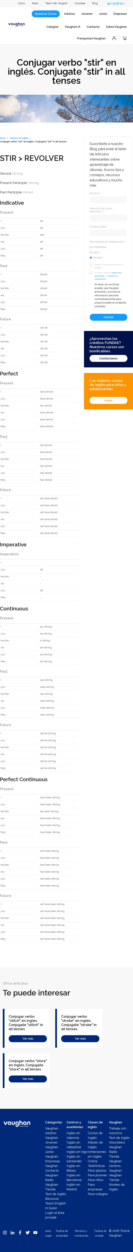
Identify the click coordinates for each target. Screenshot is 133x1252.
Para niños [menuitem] (95, 1180)
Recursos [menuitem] (52, 1198)
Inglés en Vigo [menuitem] (76, 1152)
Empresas (120, 13)
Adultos (69, 13)
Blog (95, 3)
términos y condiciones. (106, 277)
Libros (21, 3)
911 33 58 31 (115, 3)
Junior (103, 13)
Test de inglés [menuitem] (55, 1194)
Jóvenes (86, 13)
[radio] (108, 247)
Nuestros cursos (46, 13)
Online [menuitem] (92, 1161)
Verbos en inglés (19, 138)
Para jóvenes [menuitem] (97, 1175)
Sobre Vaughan (116, 26)
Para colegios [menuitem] (98, 1194)
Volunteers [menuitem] (117, 1142)
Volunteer (79, 3)
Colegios (52, 26)
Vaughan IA (72, 26)
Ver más (28, 1038)
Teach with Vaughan (56, 3)
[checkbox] (108, 252)
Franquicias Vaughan (91, 38)
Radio (35, 3)
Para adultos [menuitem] (97, 1170)
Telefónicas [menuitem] (96, 1166)
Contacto (93, 26)
